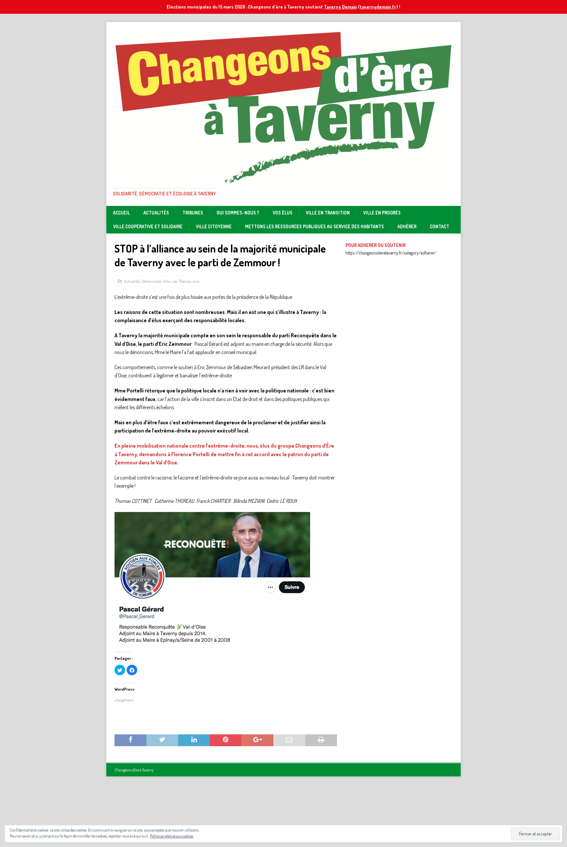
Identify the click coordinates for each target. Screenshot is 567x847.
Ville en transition (328, 212)
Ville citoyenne (214, 226)
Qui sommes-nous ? (238, 212)
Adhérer (406, 226)
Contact (439, 226)
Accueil (121, 212)
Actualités (156, 212)
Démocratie (151, 281)
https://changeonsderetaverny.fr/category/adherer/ (391, 253)
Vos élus (282, 212)
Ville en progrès (382, 212)
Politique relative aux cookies (171, 836)
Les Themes (181, 281)
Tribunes (192, 212)
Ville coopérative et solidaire (147, 226)
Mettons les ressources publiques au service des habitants (314, 226)
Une (196, 281)
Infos (167, 281)
